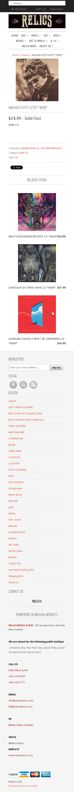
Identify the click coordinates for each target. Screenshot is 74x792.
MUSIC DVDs (16, 551)
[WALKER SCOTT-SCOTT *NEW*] (37, 100)
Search (12, 401)
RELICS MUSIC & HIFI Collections (26, 419)
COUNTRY (14, 463)
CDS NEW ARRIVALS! (51, 148)
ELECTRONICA (16, 482)
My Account (19, 9)
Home (14, 35)
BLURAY (13, 557)
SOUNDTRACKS (17, 532)
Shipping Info (16, 576)
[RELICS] (37, 21)
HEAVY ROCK (15, 494)
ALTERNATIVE (16, 438)
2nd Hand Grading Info (21, 569)
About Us (46, 46)
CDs (46, 35)
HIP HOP (13, 501)
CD (37, 148)
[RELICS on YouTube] (24, 388)
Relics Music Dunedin (22, 725)
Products (24, 55)
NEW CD (24, 152)
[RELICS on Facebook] (14, 388)
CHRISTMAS (15, 451)
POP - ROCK (15, 519)
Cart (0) (40, 9)
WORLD (13, 538)
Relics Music (17, 743)
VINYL (35, 35)
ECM (11, 476)
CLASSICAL (14, 457)
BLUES (12, 444)
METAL (12, 513)
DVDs (57, 35)
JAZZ (11, 507)
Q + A (54, 41)
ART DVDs (14, 544)
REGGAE (13, 526)
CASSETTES (15, 563)
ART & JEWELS (38, 41)
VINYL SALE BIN (17, 426)
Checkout (56, 9)
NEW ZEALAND (16, 432)
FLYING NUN (15, 488)
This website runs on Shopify (23, 786)
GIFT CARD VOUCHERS (21, 407)
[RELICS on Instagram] (33, 388)
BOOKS (21, 41)
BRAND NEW (28, 148)
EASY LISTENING (18, 469)
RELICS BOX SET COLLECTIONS (25, 413)
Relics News (29, 46)
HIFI (24, 35)
